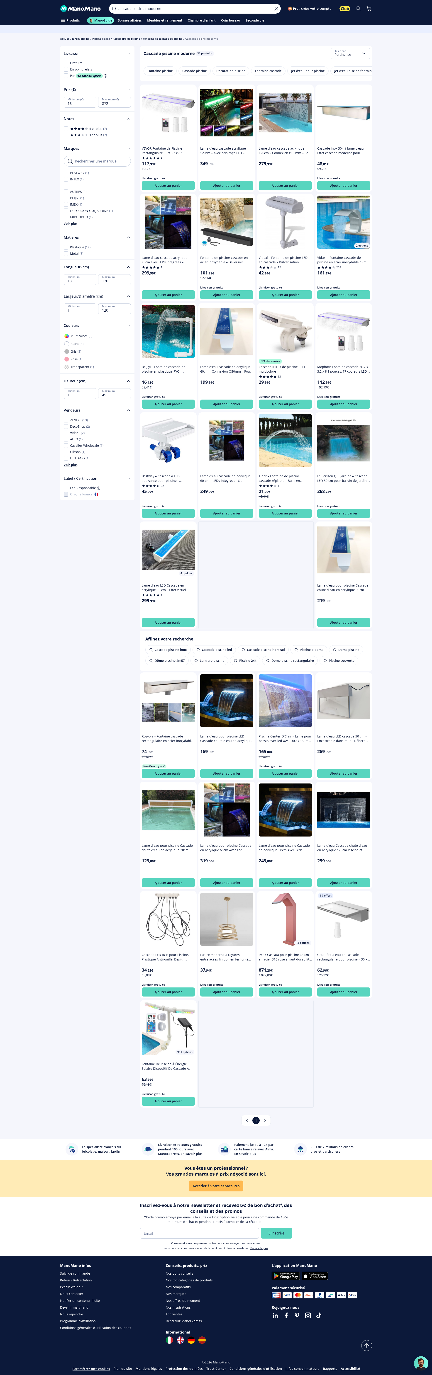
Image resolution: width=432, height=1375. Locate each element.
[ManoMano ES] (202, 1340)
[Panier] (369, 9)
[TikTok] (318, 1315)
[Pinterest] (297, 1315)
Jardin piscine (81, 39)
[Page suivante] (265, 1120)
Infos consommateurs (302, 1368)
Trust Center (216, 1368)
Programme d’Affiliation (78, 1321)
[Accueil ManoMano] (81, 9)
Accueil (64, 39)
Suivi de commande (75, 1273)
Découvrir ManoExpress (184, 1321)
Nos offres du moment (183, 1300)
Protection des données (184, 1368)
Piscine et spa (101, 39)
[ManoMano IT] (169, 1340)
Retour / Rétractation (76, 1280)
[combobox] (350, 53)
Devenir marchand (74, 1307)
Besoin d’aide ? (71, 1287)
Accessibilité (350, 1368)
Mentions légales (149, 1368)
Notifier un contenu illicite (80, 1300)
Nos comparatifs (178, 1287)
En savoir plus (259, 1248)
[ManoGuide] (421, 1363)
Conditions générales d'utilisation (255, 1368)
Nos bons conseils (179, 1273)
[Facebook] (286, 1315)
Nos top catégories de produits (189, 1280)
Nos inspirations (178, 1307)
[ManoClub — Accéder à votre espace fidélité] (345, 9)
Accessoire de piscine (126, 39)
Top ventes (174, 1314)
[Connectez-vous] (358, 9)
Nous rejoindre (71, 1314)
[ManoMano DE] (191, 1340)
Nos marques (176, 1294)
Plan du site (123, 1368)
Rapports (330, 1368)
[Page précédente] (247, 1120)
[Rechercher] (114, 8)
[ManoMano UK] (180, 1340)
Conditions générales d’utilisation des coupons (95, 1328)
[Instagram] (308, 1315)
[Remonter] (366, 1345)
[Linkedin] (275, 1315)
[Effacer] (276, 8)
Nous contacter (71, 1294)
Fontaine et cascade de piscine (163, 39)
